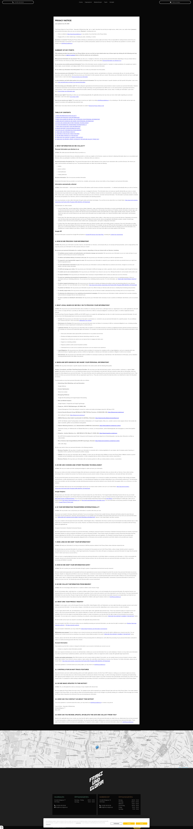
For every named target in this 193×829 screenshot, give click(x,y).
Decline (129, 823)
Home (81, 2)
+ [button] (1, 732)
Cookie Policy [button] (78, 822)
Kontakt (112, 2)
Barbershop (97, 2)
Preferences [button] (48, 824)
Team (105, 2)
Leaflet (179, 767)
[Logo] (96, 781)
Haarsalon (88, 2)
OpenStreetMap (185, 767)
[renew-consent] (1, 827)
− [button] (1, 734)
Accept (141, 823)
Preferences (116, 823)
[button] (18, 2)
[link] (88, 2)
